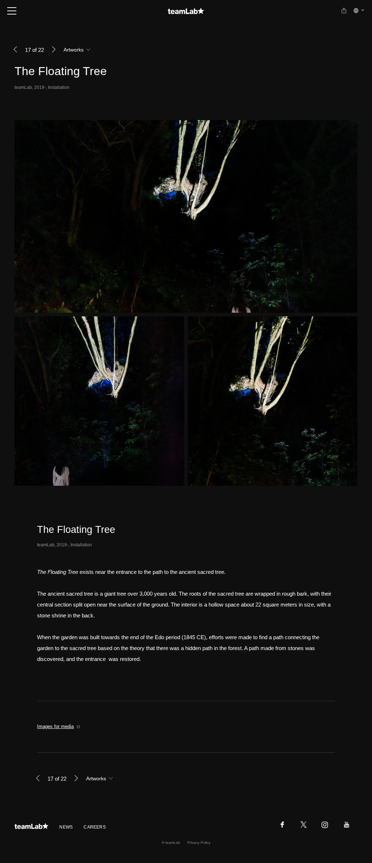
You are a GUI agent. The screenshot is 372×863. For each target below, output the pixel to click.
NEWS (66, 827)
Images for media (55, 726)
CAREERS (95, 827)
